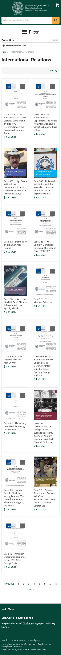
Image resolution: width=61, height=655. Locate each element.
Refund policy (34, 640)
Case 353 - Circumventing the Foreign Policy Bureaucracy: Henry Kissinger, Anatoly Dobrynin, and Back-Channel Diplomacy (44, 432)
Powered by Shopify (37, 649)
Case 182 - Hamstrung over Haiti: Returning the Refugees (15, 426)
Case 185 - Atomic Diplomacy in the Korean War (13, 359)
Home (4, 52)
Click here (27, 623)
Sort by (53, 70)
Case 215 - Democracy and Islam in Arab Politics (15, 244)
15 (56, 583)
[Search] (56, 20)
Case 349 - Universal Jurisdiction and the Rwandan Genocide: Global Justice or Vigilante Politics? (44, 187)
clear (55, 40)
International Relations (16, 45)
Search (4, 640)
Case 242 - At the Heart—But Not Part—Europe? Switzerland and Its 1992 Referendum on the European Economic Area (15, 124)
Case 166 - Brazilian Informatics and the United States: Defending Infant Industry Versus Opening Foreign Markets (43, 366)
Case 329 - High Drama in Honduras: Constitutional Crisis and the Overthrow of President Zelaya (15, 187)
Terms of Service (18, 640)
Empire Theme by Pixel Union (14, 649)
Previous (9, 583)
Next (29, 589)
